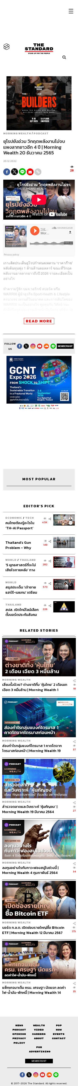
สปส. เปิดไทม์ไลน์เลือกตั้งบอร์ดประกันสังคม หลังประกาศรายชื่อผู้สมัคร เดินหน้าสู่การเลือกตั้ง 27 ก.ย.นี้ (22, 612)
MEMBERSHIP (65, 346)
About (39, 1038)
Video (39, 1030)
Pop (59, 1025)
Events (59, 1034)
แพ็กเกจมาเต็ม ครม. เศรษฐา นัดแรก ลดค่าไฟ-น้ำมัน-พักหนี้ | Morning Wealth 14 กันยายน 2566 (34, 990)
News (19, 1025)
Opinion (19, 1034)
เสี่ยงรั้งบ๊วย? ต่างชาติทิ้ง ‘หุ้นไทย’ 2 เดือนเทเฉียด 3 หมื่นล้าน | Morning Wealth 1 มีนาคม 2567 (34, 687)
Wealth (39, 1025)
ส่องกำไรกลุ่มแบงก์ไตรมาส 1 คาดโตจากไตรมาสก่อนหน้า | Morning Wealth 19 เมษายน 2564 (32, 748)
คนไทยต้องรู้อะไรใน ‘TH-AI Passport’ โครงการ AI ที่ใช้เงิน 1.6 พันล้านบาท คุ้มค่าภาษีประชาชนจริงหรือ (21, 525)
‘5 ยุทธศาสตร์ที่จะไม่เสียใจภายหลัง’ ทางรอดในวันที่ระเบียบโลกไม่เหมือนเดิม (21, 567)
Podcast (41, 133)
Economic (13, 518)
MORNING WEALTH (17, 133)
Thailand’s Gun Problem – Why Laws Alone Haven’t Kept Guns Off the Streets (21, 545)
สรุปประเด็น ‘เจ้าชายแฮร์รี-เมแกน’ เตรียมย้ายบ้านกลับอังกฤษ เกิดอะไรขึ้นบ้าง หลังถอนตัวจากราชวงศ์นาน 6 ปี (21, 590)
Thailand (28, 560)
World (10, 560)
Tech (29, 518)
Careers (39, 1034)
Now (59, 1030)
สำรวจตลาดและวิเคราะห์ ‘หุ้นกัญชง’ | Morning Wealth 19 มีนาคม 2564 (29, 809)
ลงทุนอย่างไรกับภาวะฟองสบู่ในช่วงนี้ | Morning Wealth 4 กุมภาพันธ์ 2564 (30, 870)
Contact (59, 1038)
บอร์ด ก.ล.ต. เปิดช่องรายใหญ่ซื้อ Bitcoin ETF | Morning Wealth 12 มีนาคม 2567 (33, 930)
